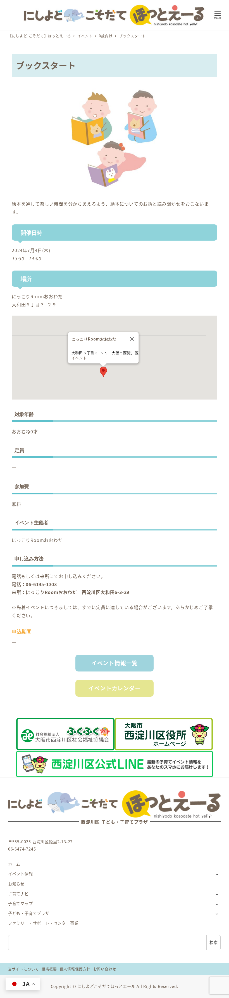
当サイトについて (23, 968)
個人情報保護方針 (75, 968)
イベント (79, 358)
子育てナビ (18, 893)
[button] (103, 372)
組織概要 (49, 968)
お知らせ (16, 884)
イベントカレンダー (114, 688)
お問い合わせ (104, 968)
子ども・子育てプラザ (28, 913)
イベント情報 (20, 874)
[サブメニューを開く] (217, 874)
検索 (213, 942)
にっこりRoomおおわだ (37, 296)
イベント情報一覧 (114, 663)
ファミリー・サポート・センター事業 (43, 923)
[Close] (132, 339)
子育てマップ (20, 903)
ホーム (14, 864)
